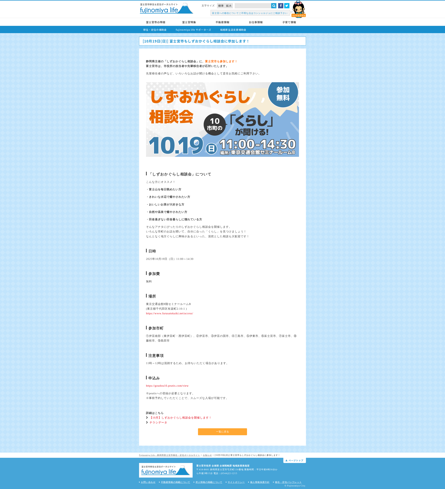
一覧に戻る (222, 431)
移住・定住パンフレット (288, 482)
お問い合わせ (148, 482)
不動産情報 (222, 22)
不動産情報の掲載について (175, 482)
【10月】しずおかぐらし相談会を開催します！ (180, 417)
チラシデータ (158, 422)
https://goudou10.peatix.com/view (167, 385)
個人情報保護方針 (260, 482)
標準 (221, 5)
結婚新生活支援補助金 (233, 29)
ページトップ (294, 460)
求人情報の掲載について (209, 482)
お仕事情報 (256, 22)
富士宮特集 (189, 22)
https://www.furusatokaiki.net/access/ (169, 313)
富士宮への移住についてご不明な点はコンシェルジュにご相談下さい (250, 13)
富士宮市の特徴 (155, 22)
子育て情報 (289, 22)
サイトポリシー (236, 482)
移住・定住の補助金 (155, 29)
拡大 (229, 5)
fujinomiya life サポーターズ (193, 29)
